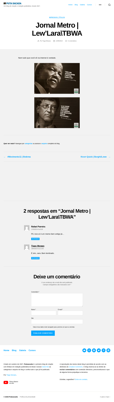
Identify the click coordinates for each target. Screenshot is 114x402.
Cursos (89, 5)
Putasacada (13, 397)
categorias (28, 143)
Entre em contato (81, 379)
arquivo (44, 143)
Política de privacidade (27, 397)
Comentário (35, 292)
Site (32, 318)
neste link (45, 367)
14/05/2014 (59, 41)
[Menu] (100, 5)
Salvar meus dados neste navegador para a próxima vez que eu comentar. (54, 327)
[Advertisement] (57, 181)
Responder (35, 239)
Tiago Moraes (46, 41)
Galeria (82, 5)
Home (70, 5)
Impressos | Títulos (57, 17)
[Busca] (109, 5)
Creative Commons (76, 367)
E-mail (60, 309)
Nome (33, 309)
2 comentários (72, 41)
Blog (76, 5)
